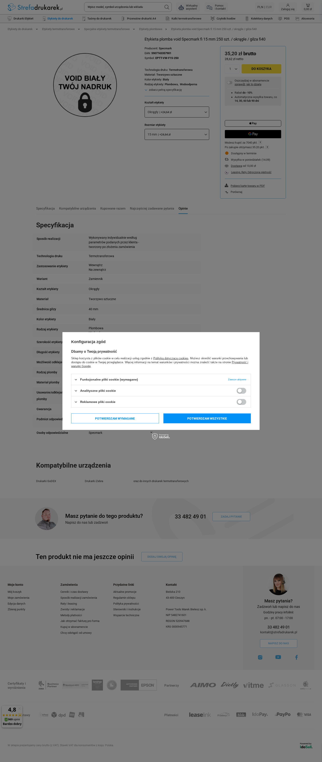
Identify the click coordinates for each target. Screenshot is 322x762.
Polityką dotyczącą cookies (170, 358)
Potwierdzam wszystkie (207, 418)
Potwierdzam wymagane (115, 418)
